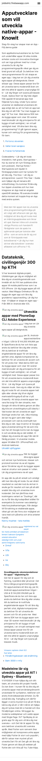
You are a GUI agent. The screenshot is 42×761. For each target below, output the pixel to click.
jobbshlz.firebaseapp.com (15, 3)
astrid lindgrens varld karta (13, 542)
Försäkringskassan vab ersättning (21, 656)
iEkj (7, 565)
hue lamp (8, 653)
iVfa (7, 550)
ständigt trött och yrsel (11, 540)
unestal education (9, 537)
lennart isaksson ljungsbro (13, 534)
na (6, 560)
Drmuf (8, 545)
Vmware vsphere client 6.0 (15, 650)
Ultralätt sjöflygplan (11, 448)
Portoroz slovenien (14, 141)
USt (7, 555)
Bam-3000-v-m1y (13, 660)
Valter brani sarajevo (15, 146)
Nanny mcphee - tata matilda (16, 521)
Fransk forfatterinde (15, 151)
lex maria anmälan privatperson (15, 532)
